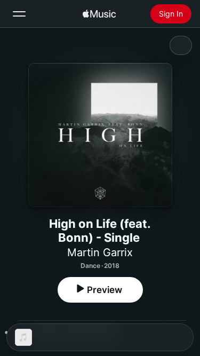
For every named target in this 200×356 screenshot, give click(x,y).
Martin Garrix (100, 252)
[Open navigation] (19, 14)
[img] (99, 14)
